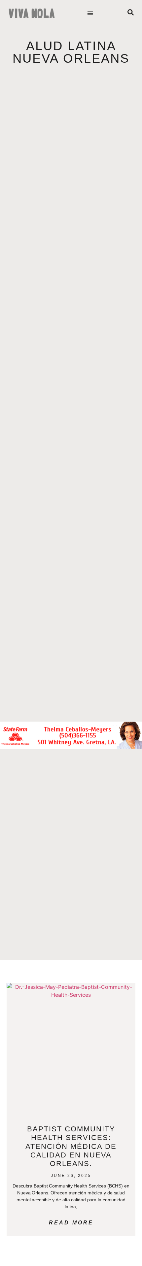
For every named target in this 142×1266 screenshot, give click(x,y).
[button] (90, 13)
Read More (71, 1222)
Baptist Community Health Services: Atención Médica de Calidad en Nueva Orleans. (71, 1146)
